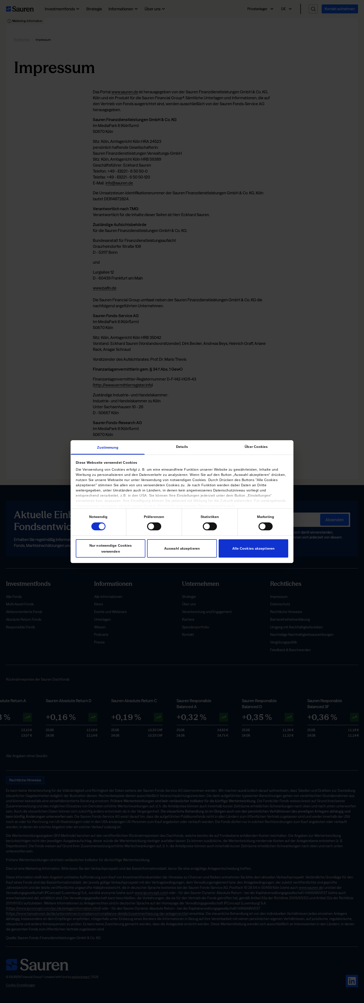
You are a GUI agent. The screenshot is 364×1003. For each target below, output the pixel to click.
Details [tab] (182, 447)
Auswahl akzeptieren (182, 548)
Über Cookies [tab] (256, 447)
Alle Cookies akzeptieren (253, 548)
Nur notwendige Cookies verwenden (110, 548)
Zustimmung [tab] (108, 447)
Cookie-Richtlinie (159, 506)
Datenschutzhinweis (216, 506)
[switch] (154, 526)
